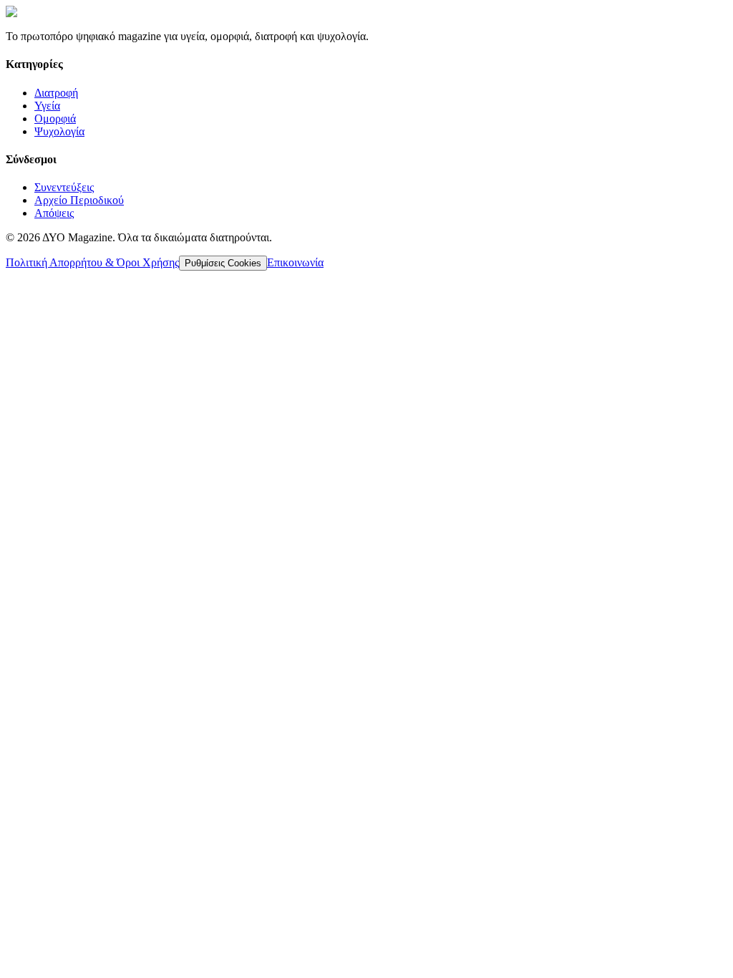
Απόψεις (54, 213)
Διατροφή (56, 93)
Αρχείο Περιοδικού (79, 200)
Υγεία (47, 106)
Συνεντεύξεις (64, 187)
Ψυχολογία (59, 131)
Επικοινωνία (295, 262)
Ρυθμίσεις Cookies (223, 263)
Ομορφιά (55, 118)
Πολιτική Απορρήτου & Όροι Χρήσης (92, 262)
